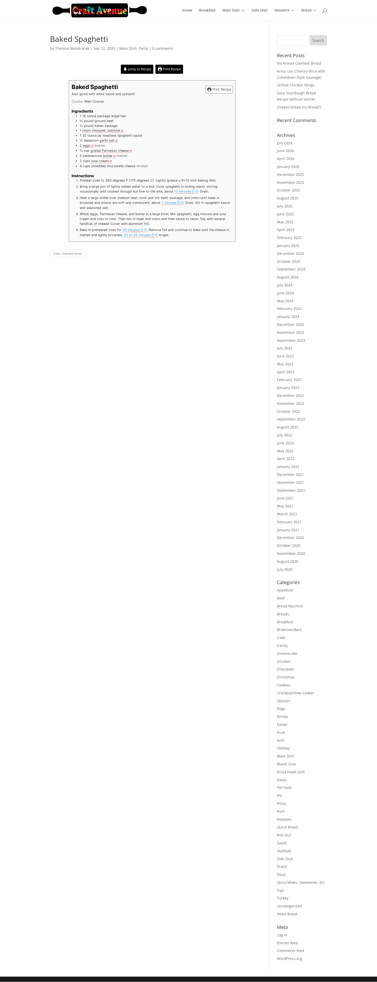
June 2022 (285, 442)
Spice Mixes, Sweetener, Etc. (301, 882)
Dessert (283, 700)
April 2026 (285, 158)
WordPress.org (289, 958)
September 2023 (291, 340)
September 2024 (291, 269)
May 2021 (285, 506)
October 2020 (288, 545)
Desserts (282, 10)
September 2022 (291, 419)
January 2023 (288, 387)
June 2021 (285, 498)
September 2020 (291, 553)
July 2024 (284, 285)
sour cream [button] (100, 161)
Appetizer (285, 590)
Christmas (285, 677)
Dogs (281, 708)
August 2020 (287, 561)
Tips (280, 890)
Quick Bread (287, 827)
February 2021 (289, 521)
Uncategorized (289, 906)
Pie (279, 795)
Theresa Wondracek (72, 48)
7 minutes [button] (169, 203)
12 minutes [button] (182, 191)
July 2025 (284, 206)
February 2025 (289, 237)
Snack (282, 866)
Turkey (283, 898)
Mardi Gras (286, 763)
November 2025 (290, 182)
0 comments (162, 48)
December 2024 (290, 253)
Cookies (283, 685)
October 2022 (288, 411)
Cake (281, 637)
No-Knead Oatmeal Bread (299, 63)
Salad (281, 842)
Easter (282, 724)
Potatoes (284, 819)
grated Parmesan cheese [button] (110, 151)
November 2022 (290, 403)
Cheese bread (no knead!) (299, 107)
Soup (281, 874)
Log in (282, 935)
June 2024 (285, 292)
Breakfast (207, 10)
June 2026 (285, 150)
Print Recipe (171, 69)
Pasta (143, 48)
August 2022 (287, 427)
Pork (280, 811)
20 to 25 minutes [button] (137, 235)
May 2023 (285, 364)
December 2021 (290, 474)
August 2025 (287, 198)
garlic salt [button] (107, 140)
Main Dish (231, 10)
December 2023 (290, 324)
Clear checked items (67, 253)
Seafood (284, 850)
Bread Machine (290, 606)
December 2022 (290, 395)
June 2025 (285, 214)
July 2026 (284, 143)
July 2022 (284, 435)
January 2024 (288, 316)
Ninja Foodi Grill (291, 771)
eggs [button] (87, 145)
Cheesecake (287, 653)
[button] (186, 191)
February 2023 (289, 379)
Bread (306, 10)
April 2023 (285, 371)
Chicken (284, 661)
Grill (280, 740)
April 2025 (285, 229)
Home (187, 10)
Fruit (281, 732)
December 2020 (290, 537)
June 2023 (285, 356)
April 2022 (285, 458)
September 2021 (291, 490)
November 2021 (290, 482)
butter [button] (108, 156)
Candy (282, 645)
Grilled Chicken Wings (296, 85)
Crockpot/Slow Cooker (295, 692)
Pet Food (284, 787)
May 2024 (285, 300)
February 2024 (289, 308)
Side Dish (260, 10)
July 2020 (284, 569)
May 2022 (285, 450)
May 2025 (285, 221)
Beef (281, 598)
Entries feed (287, 942)
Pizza (281, 803)
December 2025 (290, 174)
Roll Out (284, 835)
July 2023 (284, 348)
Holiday (283, 748)
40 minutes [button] (131, 230)
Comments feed (290, 950)
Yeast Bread (287, 913)
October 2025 (288, 190)
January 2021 (288, 529)
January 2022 (288, 466)
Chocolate (285, 669)
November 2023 (290, 332)
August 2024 (287, 277)
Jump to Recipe (139, 69)
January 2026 (288, 166)
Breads (283, 614)
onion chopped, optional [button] (101, 130)
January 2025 (288, 245)
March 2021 (287, 514)
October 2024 (288, 261)
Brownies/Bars (289, 629)
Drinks (282, 716)
